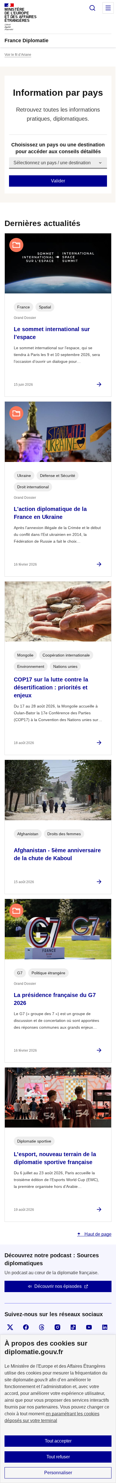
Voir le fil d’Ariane (18, 55)
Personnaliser (58, 1472)
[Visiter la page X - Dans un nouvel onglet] (10, 1327)
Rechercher (92, 8)
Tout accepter (58, 1441)
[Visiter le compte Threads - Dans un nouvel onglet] (41, 1327)
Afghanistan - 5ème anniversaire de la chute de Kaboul (57, 854)
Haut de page (97, 1234)
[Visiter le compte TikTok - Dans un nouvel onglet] (73, 1327)
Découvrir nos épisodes (58, 1286)
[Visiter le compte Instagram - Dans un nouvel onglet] (57, 1327)
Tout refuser (58, 1456)
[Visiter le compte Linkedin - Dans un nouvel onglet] (104, 1327)
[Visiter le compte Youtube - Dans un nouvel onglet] (89, 1327)
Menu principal (108, 8)
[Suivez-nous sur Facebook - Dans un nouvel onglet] (26, 1327)
